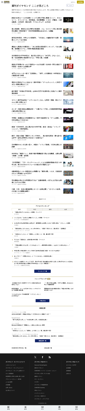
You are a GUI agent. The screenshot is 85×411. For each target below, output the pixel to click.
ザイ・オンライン (39, 379)
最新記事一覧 (42, 341)
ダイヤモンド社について (72, 362)
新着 (8, 409)
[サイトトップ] (6, 2)
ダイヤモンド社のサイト (41, 362)
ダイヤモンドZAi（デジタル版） (43, 373)
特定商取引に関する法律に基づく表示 (15, 376)
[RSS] (50, 357)
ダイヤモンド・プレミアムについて (14, 368)
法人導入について (10, 390)
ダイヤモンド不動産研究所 (41, 384)
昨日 (35, 209)
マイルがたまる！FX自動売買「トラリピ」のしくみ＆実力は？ (26, 295)
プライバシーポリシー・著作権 (13, 379)
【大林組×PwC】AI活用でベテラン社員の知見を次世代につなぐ (26, 283)
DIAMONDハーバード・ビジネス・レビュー (45, 370)
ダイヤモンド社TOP (71, 365)
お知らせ (68, 373)
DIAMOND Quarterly (40, 387)
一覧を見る (42, 301)
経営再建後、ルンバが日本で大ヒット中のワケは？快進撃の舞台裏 (26, 289)
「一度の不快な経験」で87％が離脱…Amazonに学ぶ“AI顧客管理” (58, 283)
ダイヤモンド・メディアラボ (42, 399)
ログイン (73, 2)
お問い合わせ (9, 387)
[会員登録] (80, 2)
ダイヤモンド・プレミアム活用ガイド (15, 370)
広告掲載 (8, 384)
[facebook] (42, 357)
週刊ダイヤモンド (39, 368)
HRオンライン (38, 390)
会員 (65, 209)
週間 (50, 209)
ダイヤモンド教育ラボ (40, 396)
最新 (19, 209)
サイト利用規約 (9, 373)
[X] (35, 357)
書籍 (76, 409)
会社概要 (68, 368)
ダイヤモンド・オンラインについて (15, 362)
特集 (59, 409)
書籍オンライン (38, 376)
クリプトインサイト (39, 393)
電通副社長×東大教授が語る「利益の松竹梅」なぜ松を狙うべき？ (58, 289)
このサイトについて (11, 365)
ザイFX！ (37, 382)
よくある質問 (9, 382)
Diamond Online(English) (41, 365)
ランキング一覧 (42, 271)
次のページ (42, 199)
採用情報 (68, 370)
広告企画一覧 (48, 348)
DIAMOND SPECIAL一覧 (19, 348)
